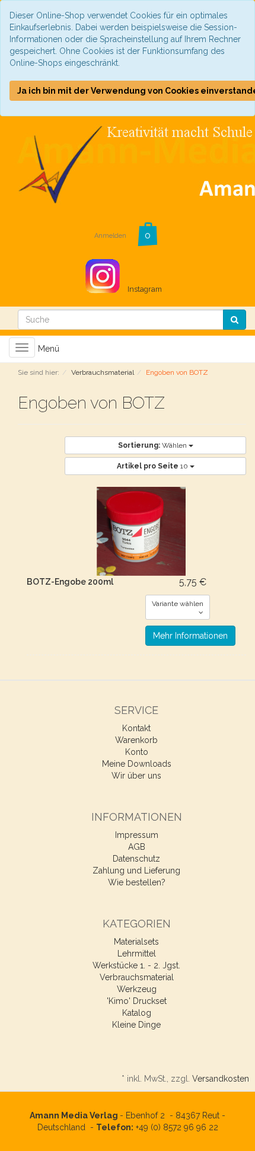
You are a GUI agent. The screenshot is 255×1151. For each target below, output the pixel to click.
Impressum (136, 835)
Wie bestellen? (136, 882)
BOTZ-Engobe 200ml (70, 581)
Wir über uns (136, 775)
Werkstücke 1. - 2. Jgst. (136, 965)
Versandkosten (220, 1078)
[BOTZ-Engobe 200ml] (141, 531)
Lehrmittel (136, 953)
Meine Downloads (136, 764)
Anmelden (110, 236)
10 (153, 466)
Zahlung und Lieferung (136, 870)
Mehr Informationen (190, 635)
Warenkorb (136, 740)
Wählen (153, 445)
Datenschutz (136, 858)
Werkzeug (137, 989)
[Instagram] (123, 269)
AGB (136, 847)
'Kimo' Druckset (137, 1001)
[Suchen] (234, 320)
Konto (136, 752)
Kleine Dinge (136, 1024)
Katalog (136, 1013)
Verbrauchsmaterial (137, 977)
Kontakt (136, 728)
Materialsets (136, 941)
